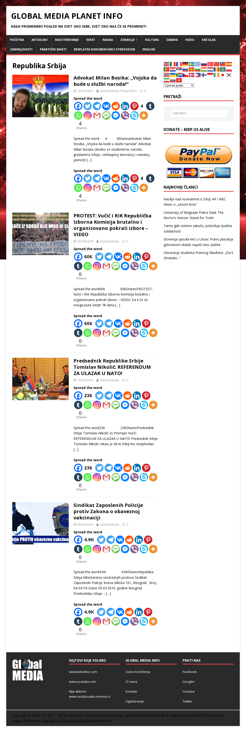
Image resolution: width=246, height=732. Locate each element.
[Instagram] (87, 115)
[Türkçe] (210, 64)
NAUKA (108, 40)
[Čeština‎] (185, 74)
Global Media (109, 241)
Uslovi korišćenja (138, 672)
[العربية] (223, 69)
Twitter (187, 701)
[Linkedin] (125, 106)
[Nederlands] (210, 69)
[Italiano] (173, 64)
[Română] (217, 69)
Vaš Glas (208, 40)
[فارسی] (167, 80)
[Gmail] (97, 115)
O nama (131, 681)
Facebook (190, 672)
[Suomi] (204, 74)
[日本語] (223, 74)
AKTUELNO (39, 40)
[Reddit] (115, 106)
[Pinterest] (146, 256)
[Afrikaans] (179, 74)
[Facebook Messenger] (115, 115)
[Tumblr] (150, 106)
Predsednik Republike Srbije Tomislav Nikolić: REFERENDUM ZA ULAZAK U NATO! (112, 366)
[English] (167, 64)
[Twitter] (87, 106)
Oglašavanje (135, 701)
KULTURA (152, 40)
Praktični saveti (53, 49)
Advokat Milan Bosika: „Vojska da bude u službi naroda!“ (115, 80)
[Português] (167, 69)
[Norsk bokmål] (167, 74)
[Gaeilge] (217, 74)
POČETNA (17, 40)
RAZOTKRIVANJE (67, 40)
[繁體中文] (223, 64)
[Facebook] (78, 106)
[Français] (179, 64)
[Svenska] (192, 64)
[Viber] (125, 115)
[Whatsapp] (78, 115)
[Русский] (204, 64)
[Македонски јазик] (192, 69)
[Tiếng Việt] (179, 80)
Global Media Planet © (93, 721)
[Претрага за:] (198, 113)
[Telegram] (97, 106)
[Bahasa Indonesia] (210, 74)
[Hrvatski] (173, 69)
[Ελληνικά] (198, 64)
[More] (144, 115)
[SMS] (106, 115)
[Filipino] (198, 74)
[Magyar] (204, 69)
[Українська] (173, 74)
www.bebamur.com (83, 672)
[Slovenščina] (185, 69)
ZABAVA (172, 40)
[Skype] (134, 115)
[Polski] (229, 69)
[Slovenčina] (173, 80)
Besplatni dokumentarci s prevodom (104, 49)
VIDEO (189, 40)
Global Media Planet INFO (118, 91)
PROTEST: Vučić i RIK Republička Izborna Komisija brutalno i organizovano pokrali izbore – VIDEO (113, 225)
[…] (89, 160)
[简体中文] (217, 64)
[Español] (229, 64)
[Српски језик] (179, 69)
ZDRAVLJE (127, 40)
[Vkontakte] (106, 106)
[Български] (198, 69)
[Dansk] (192, 74)
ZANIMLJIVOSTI (21, 49)
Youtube (189, 691)
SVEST (90, 40)
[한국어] (229, 74)
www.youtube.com (82, 681)
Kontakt (131, 691)
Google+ (189, 681)
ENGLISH (148, 49)
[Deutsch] (185, 64)
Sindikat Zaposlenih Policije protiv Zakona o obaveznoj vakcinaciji (108, 511)
